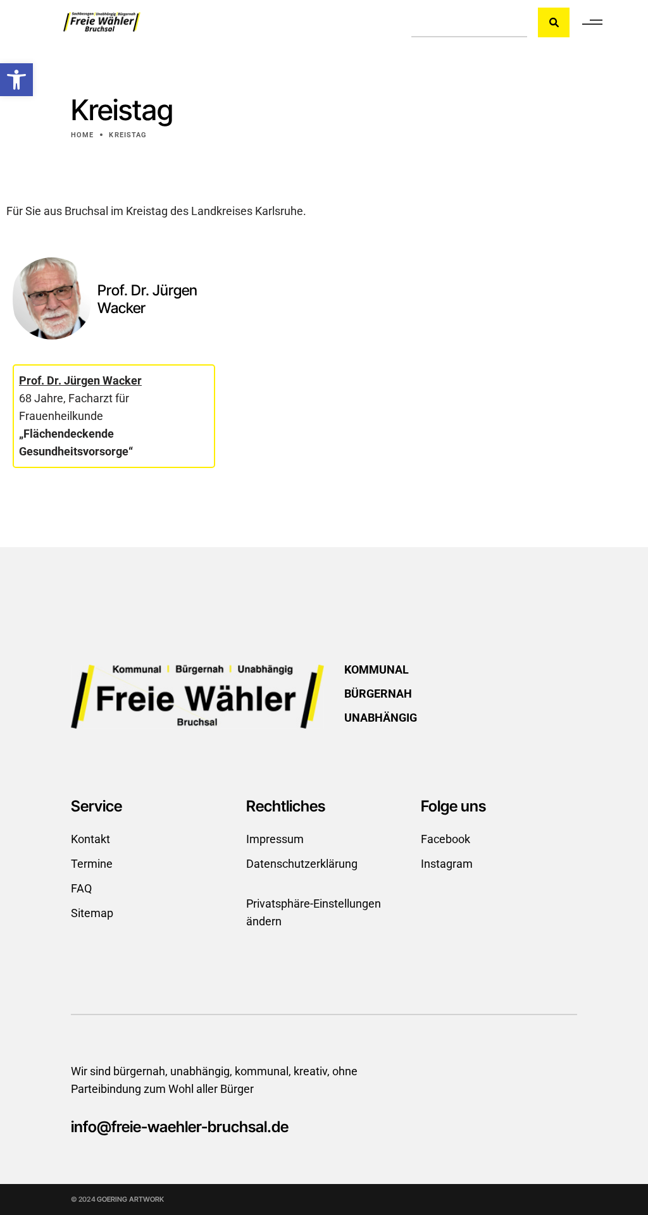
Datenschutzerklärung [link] (302, 863)
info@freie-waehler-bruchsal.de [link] (180, 1127)
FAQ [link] (81, 888)
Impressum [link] (275, 839)
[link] (16, 79)
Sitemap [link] (92, 913)
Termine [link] (92, 863)
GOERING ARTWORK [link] (131, 1199)
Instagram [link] (447, 863)
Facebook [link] (445, 839)
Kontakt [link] (90, 839)
